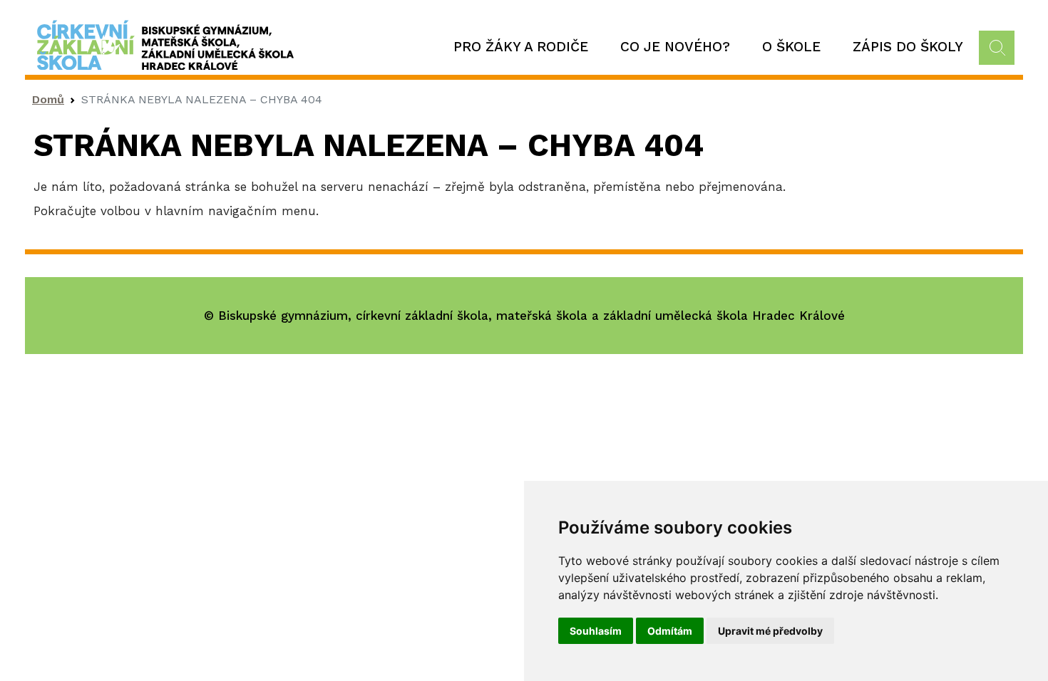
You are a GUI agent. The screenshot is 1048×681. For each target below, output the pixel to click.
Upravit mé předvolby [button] (770, 631)
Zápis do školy (908, 46)
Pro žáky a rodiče (520, 46)
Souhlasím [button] (596, 631)
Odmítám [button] (669, 631)
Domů (48, 99)
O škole (791, 46)
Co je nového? (675, 46)
